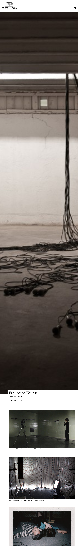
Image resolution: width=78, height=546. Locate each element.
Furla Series (45, 8)
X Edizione (19, 396)
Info (61, 8)
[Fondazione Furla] (17, 5)
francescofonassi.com (16, 400)
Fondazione (36, 8)
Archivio (54, 8)
